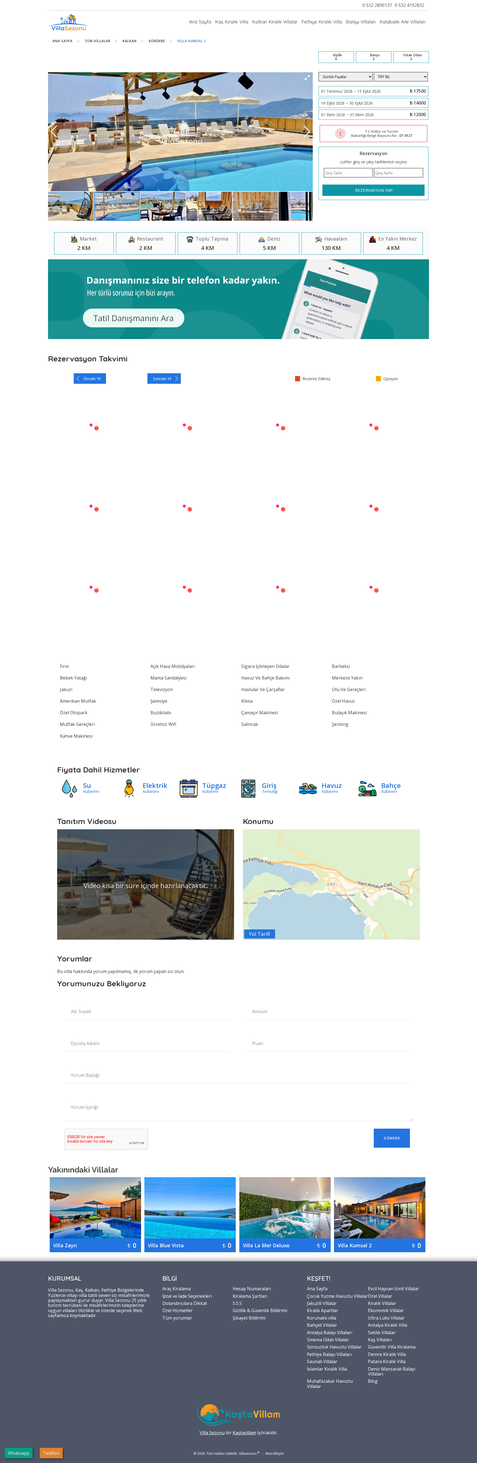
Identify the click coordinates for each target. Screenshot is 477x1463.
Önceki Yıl (91, 378)
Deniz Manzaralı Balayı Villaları (391, 1371)
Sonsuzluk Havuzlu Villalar (334, 1346)
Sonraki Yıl (162, 378)
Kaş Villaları (380, 1339)
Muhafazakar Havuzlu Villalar (330, 1383)
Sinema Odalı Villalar (328, 1339)
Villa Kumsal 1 (191, 41)
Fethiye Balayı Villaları (329, 1354)
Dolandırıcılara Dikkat (184, 1303)
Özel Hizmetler (177, 1310)
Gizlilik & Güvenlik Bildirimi (260, 1310)
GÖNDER (392, 1138)
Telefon (51, 1453)
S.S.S (237, 1303)
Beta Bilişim (275, 1453)
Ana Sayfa (200, 22)
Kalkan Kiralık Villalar (275, 22)
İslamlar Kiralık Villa (327, 1368)
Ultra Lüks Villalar (386, 1317)
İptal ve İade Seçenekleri (187, 1296)
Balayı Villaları (361, 22)
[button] (307, 77)
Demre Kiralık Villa (387, 1354)
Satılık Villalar (382, 1332)
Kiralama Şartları (250, 1296)
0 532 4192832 (409, 5)
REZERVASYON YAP (374, 190)
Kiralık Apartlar (322, 1310)
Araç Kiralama (176, 1288)
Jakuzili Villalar (322, 1303)
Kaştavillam (244, 1433)
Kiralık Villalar (382, 1303)
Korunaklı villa (321, 1317)
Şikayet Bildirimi (249, 1317)
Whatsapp (18, 1453)
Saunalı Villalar (322, 1361)
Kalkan (130, 41)
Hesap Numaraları (252, 1288)
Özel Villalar (380, 1296)
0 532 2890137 (377, 5)
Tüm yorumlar (177, 1317)
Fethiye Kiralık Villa (321, 22)
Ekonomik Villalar (386, 1310)
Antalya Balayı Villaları (329, 1332)
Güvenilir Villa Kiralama (391, 1346)
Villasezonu (248, 1453)
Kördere (157, 41)
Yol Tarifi (259, 934)
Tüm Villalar (97, 41)
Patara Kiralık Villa (387, 1361)
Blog (373, 1381)
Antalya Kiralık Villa (387, 1325)
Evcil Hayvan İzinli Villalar (393, 1288)
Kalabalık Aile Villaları (402, 22)
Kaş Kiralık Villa (231, 22)
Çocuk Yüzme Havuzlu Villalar (337, 1296)
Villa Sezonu (212, 1433)
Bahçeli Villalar (322, 1325)
